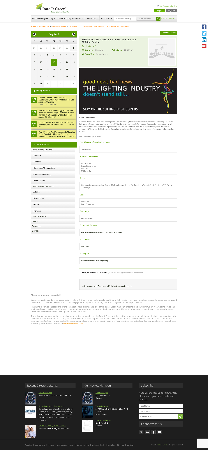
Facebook (204, 27)
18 (47, 69)
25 (34, 48)
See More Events (168, 33)
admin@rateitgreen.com (73, 323)
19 (54, 69)
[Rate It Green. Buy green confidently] (51, 7)
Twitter (204, 33)
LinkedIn (204, 39)
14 (67, 62)
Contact (35, 231)
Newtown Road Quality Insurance (52, 425)
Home (33, 26)
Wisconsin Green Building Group (94, 261)
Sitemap (120, 445)
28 (54, 48)
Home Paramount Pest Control (51, 406)
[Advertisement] (104, 348)
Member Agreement (65, 445)
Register (171, 10)
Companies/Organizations (44, 168)
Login (159, 10)
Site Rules (110, 445)
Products (37, 155)
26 (41, 48)
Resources (105, 18)
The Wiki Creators (103, 406)
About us (28, 445)
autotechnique (101, 392)
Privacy (51, 445)
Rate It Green (162, 445)
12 (54, 62)
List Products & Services (168, 6)
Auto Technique (45, 392)
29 (60, 48)
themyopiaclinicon (103, 420)
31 (41, 84)
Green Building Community (69, 18)
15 (73, 62)
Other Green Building (42, 174)
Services (37, 162)
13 (60, 62)
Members (37, 211)
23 (34, 77)
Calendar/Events (58, 26)
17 (41, 69)
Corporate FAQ (83, 445)
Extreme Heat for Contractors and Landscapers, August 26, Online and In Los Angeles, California (56, 100)
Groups (36, 205)
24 (41, 77)
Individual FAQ (98, 445)
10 (41, 62)
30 (67, 48)
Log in (129, 286)
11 (47, 62)
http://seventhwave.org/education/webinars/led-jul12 (102, 232)
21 (67, 69)
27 (47, 48)
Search (35, 221)
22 (73, 69)
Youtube (204, 46)
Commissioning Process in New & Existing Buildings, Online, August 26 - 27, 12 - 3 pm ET (56, 124)
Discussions (38, 198)
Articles (36, 192)
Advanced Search (168, 18)
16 (34, 69)
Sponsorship (91, 18)
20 (60, 69)
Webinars (85, 246)
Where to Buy (39, 181)
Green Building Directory (42, 18)
